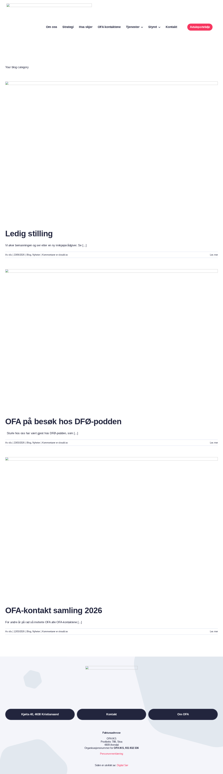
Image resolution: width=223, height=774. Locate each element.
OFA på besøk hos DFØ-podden (63, 421)
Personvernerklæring (111, 753)
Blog (29, 254)
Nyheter (36, 254)
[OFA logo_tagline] (49, 5)
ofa (10, 254)
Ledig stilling (29, 233)
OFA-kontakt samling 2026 (53, 610)
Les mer (214, 254)
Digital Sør (122, 765)
